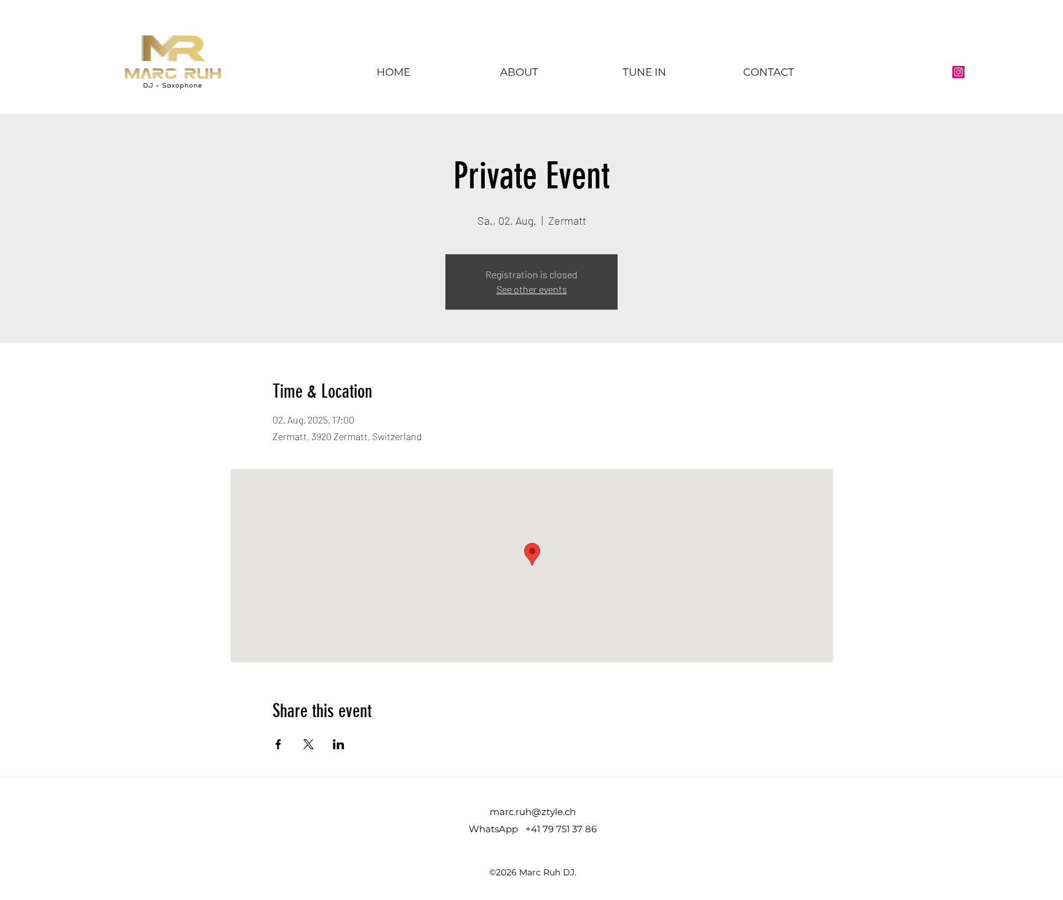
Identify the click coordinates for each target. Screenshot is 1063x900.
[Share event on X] (308, 744)
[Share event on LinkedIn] (338, 744)
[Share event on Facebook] (278, 744)
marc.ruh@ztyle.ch (533, 812)
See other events (531, 289)
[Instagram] (958, 72)
